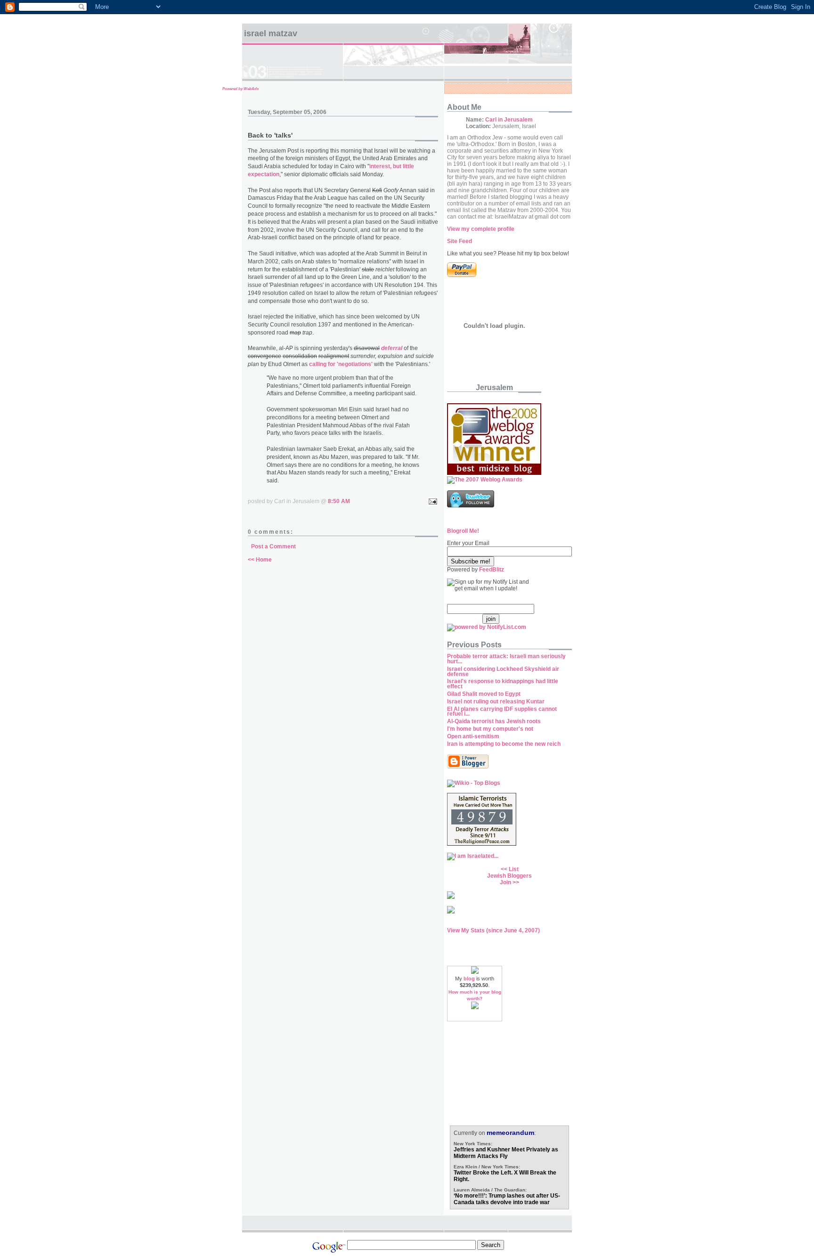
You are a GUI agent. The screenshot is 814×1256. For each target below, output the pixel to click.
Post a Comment (273, 546)
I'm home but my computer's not (490, 729)
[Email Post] (431, 501)
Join (505, 882)
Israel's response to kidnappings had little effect (502, 684)
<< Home (260, 559)
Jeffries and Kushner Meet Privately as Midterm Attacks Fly (506, 1152)
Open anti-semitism (473, 736)
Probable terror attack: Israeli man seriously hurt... (506, 659)
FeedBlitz (491, 569)
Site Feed (459, 241)
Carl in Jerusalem (509, 119)
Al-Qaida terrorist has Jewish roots (494, 721)
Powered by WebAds (240, 89)
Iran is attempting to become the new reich (504, 744)
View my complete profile (480, 229)
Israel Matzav (270, 33)
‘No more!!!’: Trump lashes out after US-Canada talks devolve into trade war (507, 1199)
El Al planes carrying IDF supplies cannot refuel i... (502, 712)
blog (469, 978)
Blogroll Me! (463, 531)
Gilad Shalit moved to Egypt (484, 694)
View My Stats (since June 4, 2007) (493, 930)
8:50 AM (339, 501)
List (514, 869)
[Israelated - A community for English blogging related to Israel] (472, 856)
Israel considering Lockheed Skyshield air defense (503, 671)
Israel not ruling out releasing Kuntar (496, 701)
